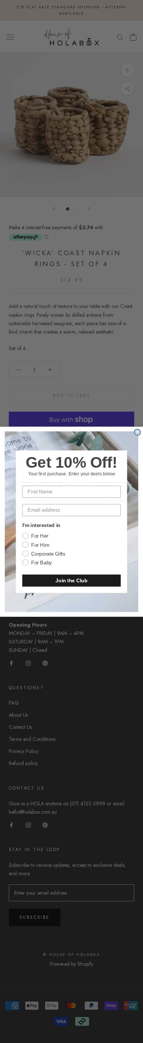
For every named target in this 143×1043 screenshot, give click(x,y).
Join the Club (71, 580)
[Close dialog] (137, 432)
